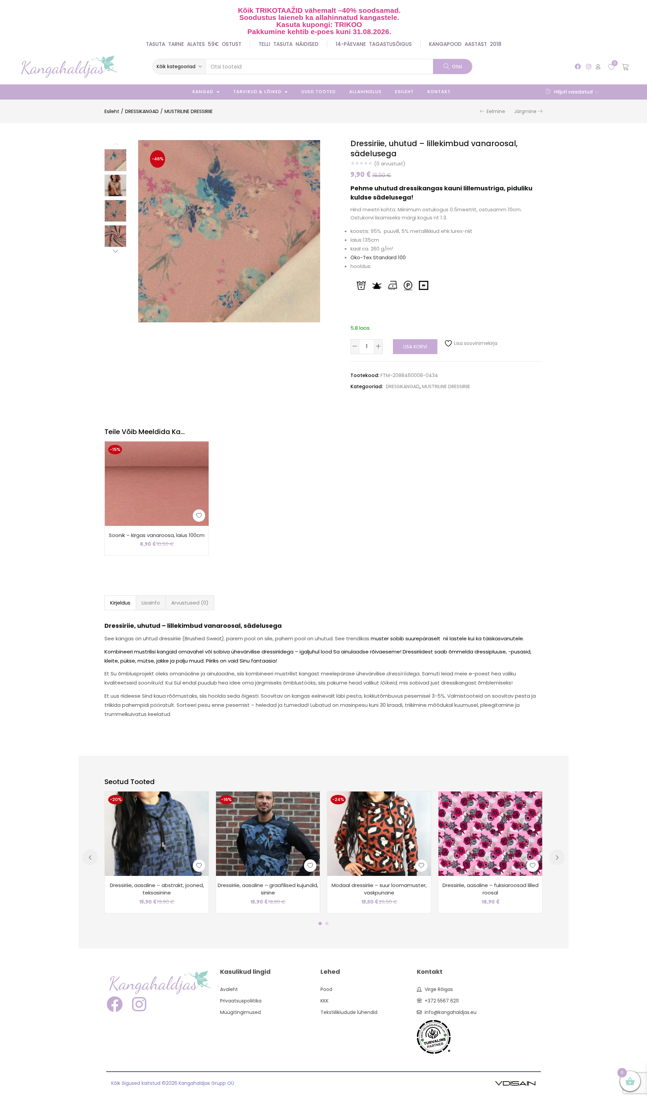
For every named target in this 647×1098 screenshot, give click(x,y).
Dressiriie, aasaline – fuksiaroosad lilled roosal (490, 889)
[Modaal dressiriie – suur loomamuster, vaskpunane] (379, 833)
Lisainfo (151, 602)
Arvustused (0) (190, 602)
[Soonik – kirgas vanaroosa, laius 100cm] (157, 483)
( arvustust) (389, 163)
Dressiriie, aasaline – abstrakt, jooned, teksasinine (157, 889)
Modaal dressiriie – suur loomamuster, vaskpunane (379, 889)
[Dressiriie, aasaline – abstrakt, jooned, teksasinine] (157, 833)
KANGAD (202, 91)
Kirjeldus (120, 602)
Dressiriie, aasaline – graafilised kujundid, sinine (268, 889)
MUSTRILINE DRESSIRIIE (188, 111)
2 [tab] (327, 923)
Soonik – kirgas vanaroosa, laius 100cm (157, 535)
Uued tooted (318, 91)
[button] (179, 66)
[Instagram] (588, 66)
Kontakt (439, 91)
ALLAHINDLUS (365, 91)
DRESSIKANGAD (142, 111)
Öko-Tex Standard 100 (378, 257)
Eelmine (496, 111)
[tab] (120, 602)
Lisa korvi (415, 346)
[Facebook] (578, 66)
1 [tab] (320, 923)
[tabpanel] (156, 852)
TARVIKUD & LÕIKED (257, 91)
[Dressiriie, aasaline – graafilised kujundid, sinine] (268, 833)
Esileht (404, 91)
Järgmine (525, 111)
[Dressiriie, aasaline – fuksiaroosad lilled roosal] (490, 833)
